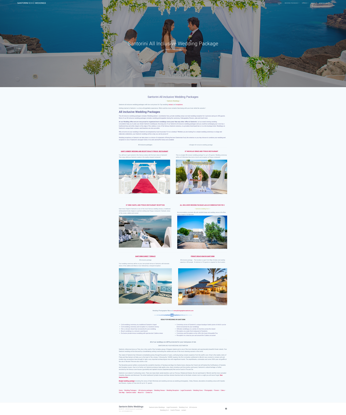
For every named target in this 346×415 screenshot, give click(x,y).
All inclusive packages (145, 390)
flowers (191, 118)
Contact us (149, 392)
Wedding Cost (183, 407)
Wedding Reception (173, 390)
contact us (323, 3)
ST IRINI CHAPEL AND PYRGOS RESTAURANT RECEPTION (145, 205)
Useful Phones (175, 410)
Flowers (216, 390)
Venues (304, 3)
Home (280, 3)
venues (170, 104)
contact (183, 410)
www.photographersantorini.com (183, 310)
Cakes (223, 390)
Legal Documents (186, 390)
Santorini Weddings (31, 3)
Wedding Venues (159, 390)
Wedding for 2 (164, 410)
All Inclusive (193, 407)
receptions (179, 104)
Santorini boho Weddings (157, 407)
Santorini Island (131, 392)
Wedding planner (152, 116)
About (313, 3)
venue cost (184, 116)
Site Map (122, 392)
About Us (141, 392)
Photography (208, 390)
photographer (162, 118)
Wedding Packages (291, 3)
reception (199, 116)
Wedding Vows (198, 390)
